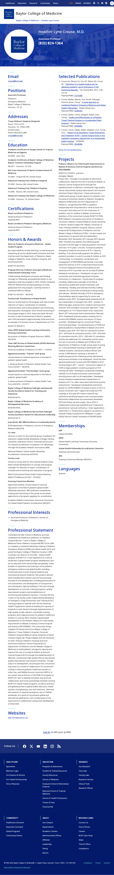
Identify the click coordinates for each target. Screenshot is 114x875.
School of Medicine (50, 779)
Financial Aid (47, 807)
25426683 (78, 126)
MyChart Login (12, 771)
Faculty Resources (50, 775)
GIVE (71, 3)
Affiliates (46, 840)
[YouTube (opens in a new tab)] (102, 3)
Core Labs (83, 771)
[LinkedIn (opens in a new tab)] (106, 3)
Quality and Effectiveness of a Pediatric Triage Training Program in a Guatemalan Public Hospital (81, 120)
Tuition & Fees (48, 802)
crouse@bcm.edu (15, 81)
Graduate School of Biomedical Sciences (55, 785)
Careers (82, 831)
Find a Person (84, 827)
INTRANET (87, 3)
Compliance (84, 848)
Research (33, 3)
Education (22, 3)
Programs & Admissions (52, 766)
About (55, 3)
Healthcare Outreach (15, 822)
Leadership (47, 844)
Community (45, 3)
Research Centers (86, 779)
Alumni (45, 853)
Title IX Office (84, 844)
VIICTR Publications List (18, 718)
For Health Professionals (16, 779)
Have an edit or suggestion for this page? (17, 867)
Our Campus (47, 822)
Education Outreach (14, 827)
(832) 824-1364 (51, 43)
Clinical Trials (84, 784)
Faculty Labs (84, 775)
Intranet (107, 863)
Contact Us (83, 822)
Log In (46, 732)
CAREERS (78, 3)
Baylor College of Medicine (27, 20)
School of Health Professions (54, 798)
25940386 (78, 144)
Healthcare (10, 3)
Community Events (14, 835)
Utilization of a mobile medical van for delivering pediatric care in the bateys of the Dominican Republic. (80, 87)
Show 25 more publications (70, 150)
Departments (48, 827)
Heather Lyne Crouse (50, 20)
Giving (45, 848)
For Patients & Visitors (15, 775)
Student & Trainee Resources (54, 771)
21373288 (78, 95)
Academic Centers (50, 831)
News (81, 840)
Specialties (10, 766)
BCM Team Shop (86, 835)
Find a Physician (12, 784)
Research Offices (86, 788)
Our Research (84, 766)
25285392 (78, 111)
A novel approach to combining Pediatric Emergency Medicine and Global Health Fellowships (83, 105)
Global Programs (13, 831)
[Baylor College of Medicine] (9, 14)
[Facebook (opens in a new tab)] (94, 3)
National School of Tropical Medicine (53, 792)
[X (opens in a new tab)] (98, 3)
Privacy (98, 863)
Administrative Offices (51, 835)
